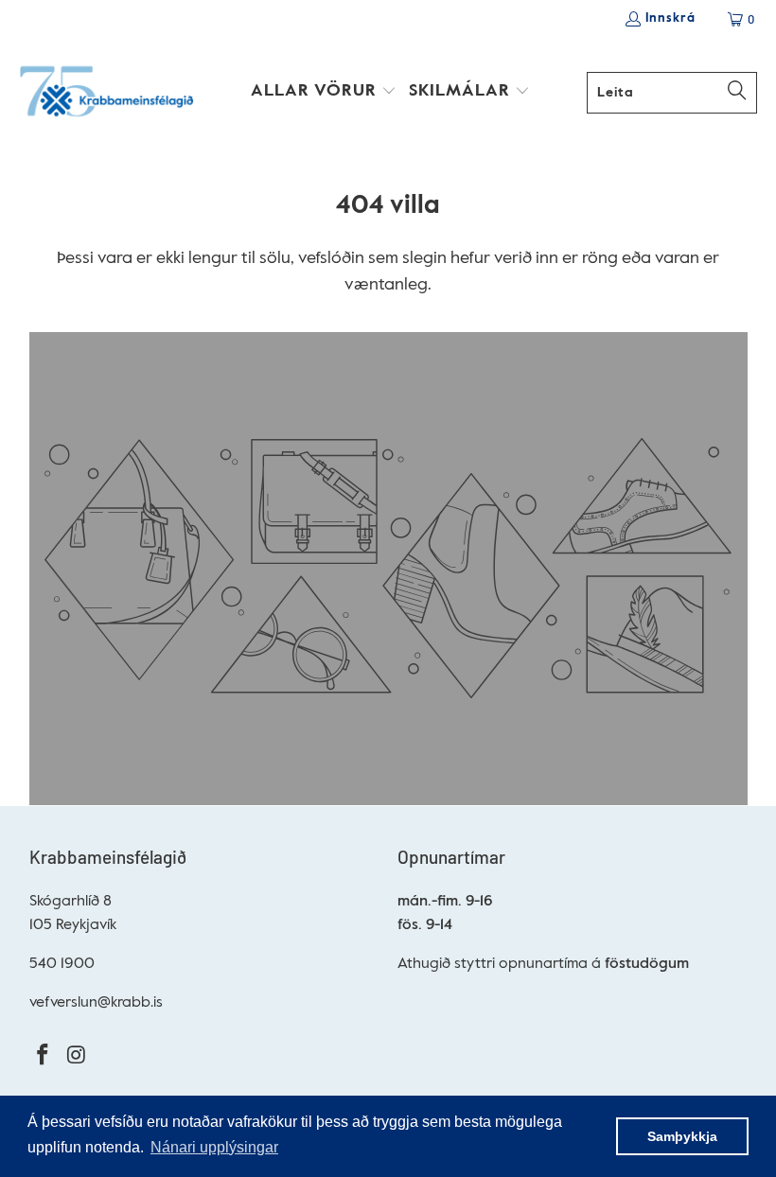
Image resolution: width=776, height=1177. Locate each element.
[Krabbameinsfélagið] (106, 92)
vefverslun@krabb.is (96, 1002)
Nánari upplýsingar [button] (214, 1147)
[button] (324, 92)
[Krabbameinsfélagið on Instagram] (76, 1056)
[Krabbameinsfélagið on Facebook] (43, 1056)
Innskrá (670, 18)
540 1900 (62, 964)
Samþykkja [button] (682, 1136)
